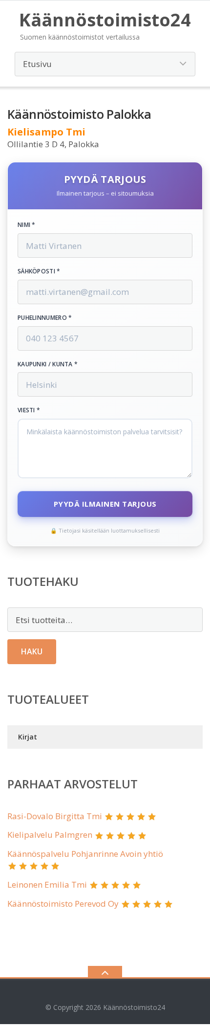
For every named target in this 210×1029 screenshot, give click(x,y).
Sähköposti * (39, 271)
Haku (31, 651)
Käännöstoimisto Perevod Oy (63, 903)
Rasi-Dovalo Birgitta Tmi (54, 816)
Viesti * (29, 410)
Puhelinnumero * (45, 318)
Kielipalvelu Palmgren (49, 834)
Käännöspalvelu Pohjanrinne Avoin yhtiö (85, 853)
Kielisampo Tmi (46, 131)
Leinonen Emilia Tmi (47, 884)
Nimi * (27, 225)
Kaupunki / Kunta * (48, 364)
